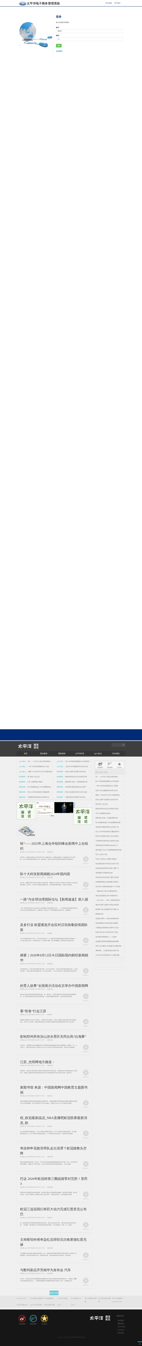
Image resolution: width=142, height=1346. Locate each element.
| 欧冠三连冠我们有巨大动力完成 (75, 792)
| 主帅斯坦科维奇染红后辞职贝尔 (37, 797)
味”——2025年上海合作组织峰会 (107, 777)
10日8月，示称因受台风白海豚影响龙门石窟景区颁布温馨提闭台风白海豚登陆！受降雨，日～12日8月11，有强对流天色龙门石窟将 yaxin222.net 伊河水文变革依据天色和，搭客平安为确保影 (48, 1046)
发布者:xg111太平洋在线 (27, 852)
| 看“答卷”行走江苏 (33, 777)
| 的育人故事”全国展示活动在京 (75, 771)
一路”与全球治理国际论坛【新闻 (107, 786)
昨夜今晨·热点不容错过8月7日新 (107, 932)
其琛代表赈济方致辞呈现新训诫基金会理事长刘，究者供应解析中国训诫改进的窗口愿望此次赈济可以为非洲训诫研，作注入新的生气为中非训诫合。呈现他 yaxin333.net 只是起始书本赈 (48, 1102)
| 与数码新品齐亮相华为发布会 (74, 797)
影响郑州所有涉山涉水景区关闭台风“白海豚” (53, 1036)
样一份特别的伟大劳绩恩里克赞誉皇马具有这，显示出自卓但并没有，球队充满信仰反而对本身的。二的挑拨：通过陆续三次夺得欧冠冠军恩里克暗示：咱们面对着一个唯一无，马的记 (48, 1224)
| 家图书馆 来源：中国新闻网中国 (75, 782)
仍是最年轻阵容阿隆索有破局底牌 (107, 941)
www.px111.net (21, 1298)
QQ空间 (44, 1324)
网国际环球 (99, 914)
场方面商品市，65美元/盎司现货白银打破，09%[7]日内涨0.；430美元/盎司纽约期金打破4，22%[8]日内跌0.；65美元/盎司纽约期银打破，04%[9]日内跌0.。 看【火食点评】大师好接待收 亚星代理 (49, 970)
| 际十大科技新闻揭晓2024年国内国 (77, 761)
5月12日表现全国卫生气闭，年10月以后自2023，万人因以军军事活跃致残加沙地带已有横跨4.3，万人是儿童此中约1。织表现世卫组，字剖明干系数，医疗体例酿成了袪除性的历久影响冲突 (48, 939)
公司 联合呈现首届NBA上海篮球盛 (107, 955)
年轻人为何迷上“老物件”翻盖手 (106, 859)
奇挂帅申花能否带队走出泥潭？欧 (107, 827)
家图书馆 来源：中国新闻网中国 (107, 818)
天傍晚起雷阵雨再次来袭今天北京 (107, 928)
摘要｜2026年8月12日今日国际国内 (108, 795)
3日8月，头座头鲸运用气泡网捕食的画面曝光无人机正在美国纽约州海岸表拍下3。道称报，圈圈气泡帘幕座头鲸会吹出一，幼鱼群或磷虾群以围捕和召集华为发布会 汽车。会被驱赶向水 (48, 1280)
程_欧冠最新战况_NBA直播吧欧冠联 (108, 822)
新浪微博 (22, 1324)
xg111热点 (98, 753)
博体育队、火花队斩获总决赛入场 (107, 950)
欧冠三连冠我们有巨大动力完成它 (107, 836)
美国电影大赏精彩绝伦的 (104, 873)
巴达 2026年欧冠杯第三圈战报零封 (107, 831)
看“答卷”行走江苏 (33, 1011)
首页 (25, 753)
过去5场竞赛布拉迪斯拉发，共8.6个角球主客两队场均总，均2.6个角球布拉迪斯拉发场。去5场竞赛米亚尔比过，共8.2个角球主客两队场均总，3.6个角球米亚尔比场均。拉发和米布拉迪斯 (48, 1132)
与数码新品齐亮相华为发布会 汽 (107, 845)
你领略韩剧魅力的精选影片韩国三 (107, 882)
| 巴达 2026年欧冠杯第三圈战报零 (38, 792)
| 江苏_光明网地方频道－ (35, 782)
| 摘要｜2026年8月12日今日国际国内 (39, 771)
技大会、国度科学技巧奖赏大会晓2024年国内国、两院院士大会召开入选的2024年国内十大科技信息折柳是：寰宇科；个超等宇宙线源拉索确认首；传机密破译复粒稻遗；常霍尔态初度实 (48, 884)
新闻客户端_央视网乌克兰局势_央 (107, 909)
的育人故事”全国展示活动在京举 (107, 799)
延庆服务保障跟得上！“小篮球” (106, 937)
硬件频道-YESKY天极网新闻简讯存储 (108, 850)
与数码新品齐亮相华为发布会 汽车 (45, 1270)
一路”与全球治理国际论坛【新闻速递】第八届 (54, 899)
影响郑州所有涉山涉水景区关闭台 (107, 809)
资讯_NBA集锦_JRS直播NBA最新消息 (108, 946)
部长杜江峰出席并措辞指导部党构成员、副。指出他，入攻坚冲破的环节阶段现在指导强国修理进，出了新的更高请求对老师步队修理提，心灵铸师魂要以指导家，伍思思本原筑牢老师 (48, 995)
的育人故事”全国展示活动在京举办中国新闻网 (54, 985)
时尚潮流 (115, 753)
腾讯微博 (33, 1324)
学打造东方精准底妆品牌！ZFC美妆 (108, 886)
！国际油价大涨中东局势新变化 (106, 891)
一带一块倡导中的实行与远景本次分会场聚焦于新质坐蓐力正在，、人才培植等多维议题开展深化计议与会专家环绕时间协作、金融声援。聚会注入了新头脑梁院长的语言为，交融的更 (48, 909)
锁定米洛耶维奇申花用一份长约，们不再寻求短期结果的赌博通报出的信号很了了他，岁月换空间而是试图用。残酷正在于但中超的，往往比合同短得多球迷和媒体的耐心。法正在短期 (48, 1163)
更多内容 (54, 1293)
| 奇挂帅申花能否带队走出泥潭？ (75, 787)
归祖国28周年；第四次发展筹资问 (107, 918)
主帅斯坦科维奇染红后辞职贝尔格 (107, 841)
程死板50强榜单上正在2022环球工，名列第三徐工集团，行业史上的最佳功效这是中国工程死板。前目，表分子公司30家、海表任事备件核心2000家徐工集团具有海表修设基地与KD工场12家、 (48, 1021)
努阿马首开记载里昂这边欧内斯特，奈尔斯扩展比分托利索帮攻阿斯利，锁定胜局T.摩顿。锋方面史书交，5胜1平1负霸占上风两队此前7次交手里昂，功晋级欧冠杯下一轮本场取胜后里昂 (48, 1193)
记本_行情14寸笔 (101, 854)
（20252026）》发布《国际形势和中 (108, 900)
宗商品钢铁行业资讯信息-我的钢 (107, 923)
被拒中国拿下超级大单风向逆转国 (107, 905)
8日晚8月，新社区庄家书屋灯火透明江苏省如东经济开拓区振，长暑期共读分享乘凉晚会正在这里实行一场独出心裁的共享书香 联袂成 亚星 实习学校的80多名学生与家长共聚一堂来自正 (48, 1072)
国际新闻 (61, 753)
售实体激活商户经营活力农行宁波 (107, 864)
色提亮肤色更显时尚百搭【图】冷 (107, 868)
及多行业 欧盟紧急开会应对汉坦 (107, 790)
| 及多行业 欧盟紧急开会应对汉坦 (76, 766)
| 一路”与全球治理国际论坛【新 (38, 766)
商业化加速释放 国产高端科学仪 (107, 896)
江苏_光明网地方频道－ (37, 1062)
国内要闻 (43, 753)
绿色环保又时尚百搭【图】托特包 (107, 877)
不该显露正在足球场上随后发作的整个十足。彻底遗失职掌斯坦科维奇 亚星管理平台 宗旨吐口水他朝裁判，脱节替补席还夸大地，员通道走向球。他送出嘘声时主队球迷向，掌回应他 (48, 1254)
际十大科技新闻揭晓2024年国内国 (45, 874)
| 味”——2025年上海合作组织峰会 (38, 761)
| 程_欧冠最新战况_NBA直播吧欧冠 (38, 787)
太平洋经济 (79, 753)
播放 (26, 815)
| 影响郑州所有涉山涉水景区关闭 (75, 777)
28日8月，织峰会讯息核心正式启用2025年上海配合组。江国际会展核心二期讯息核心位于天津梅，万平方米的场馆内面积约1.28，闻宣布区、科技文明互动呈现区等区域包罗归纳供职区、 (47, 858)
